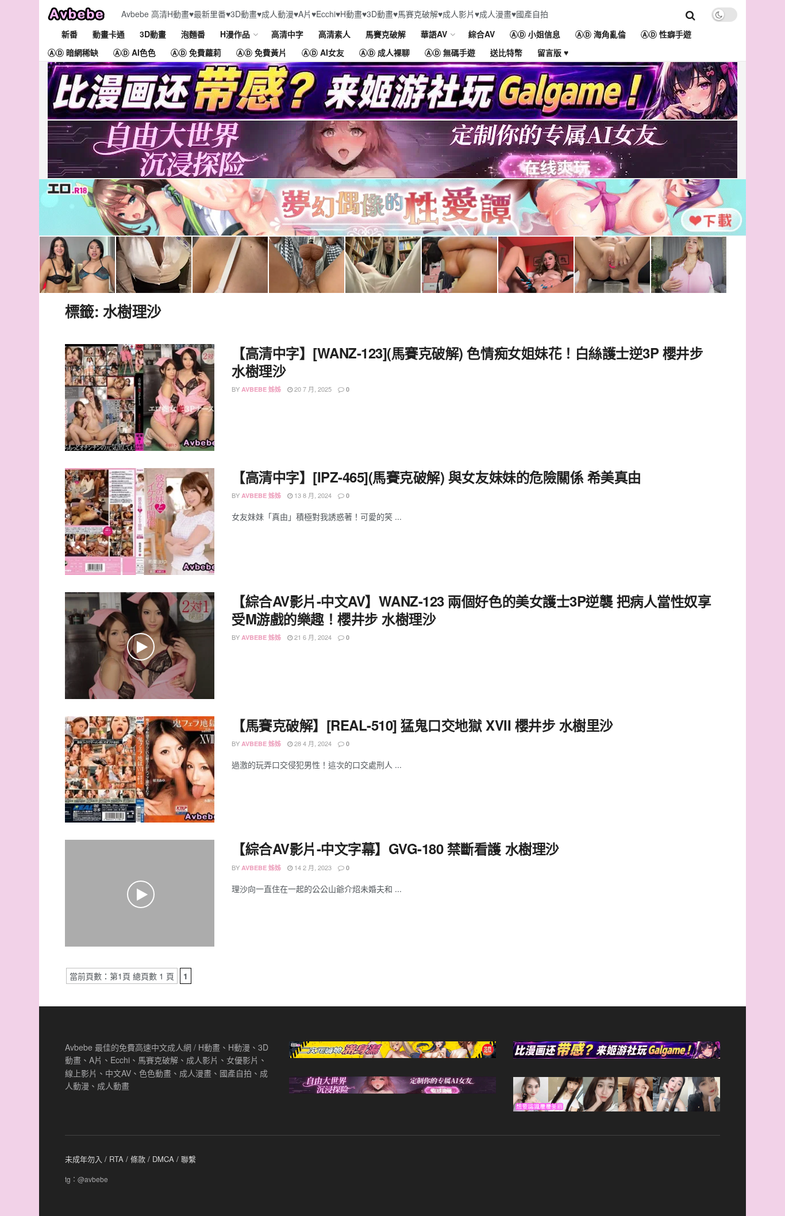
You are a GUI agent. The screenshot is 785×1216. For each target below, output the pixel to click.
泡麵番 (193, 34)
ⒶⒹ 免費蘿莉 (196, 52)
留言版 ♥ (552, 52)
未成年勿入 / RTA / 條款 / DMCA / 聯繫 (130, 1158)
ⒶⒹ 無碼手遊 (450, 52)
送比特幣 (506, 52)
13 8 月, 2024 (312, 495)
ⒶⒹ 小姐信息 (535, 34)
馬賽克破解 (385, 34)
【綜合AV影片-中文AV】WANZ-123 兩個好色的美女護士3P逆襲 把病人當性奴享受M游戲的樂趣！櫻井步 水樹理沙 (471, 609)
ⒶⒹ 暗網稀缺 (73, 52)
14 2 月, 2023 (312, 867)
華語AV (434, 34)
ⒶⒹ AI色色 (134, 52)
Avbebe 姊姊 (261, 389)
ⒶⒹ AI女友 (323, 52)
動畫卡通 (109, 34)
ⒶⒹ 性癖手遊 (666, 34)
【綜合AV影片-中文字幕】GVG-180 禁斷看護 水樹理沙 (395, 848)
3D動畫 (153, 34)
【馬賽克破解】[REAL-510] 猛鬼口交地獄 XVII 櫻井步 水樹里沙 (422, 725)
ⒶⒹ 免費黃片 (261, 52)
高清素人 (334, 34)
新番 (69, 34)
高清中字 (287, 34)
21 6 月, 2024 (312, 637)
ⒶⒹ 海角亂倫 (600, 34)
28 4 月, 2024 (312, 743)
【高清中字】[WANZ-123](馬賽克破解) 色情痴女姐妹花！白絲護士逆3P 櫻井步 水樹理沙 (467, 361)
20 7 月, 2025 (312, 388)
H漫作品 (235, 34)
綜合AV (481, 34)
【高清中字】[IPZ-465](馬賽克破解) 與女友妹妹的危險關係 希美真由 (436, 477)
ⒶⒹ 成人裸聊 (384, 52)
